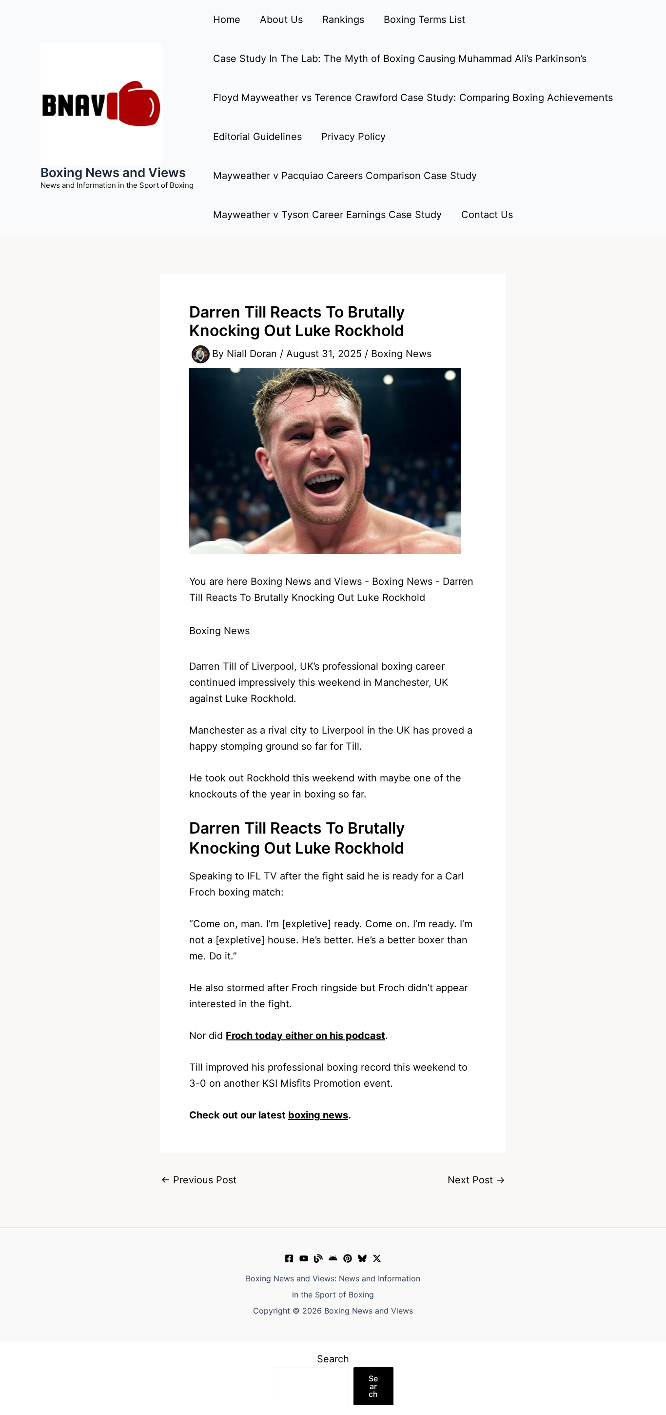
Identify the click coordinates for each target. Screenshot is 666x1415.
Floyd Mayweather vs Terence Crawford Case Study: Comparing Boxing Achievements (413, 97)
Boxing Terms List (424, 19)
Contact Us (487, 214)
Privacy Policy (353, 136)
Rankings (343, 19)
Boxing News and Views (113, 172)
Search (333, 1359)
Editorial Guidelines (257, 136)
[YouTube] (303, 1258)
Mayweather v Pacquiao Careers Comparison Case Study (345, 175)
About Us (281, 19)
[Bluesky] (362, 1258)
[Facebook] (289, 1258)
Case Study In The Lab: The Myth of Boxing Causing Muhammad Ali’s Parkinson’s (400, 58)
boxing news (318, 1115)
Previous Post (198, 1180)
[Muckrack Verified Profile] (318, 1258)
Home (226, 19)
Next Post (476, 1180)
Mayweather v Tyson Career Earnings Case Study (327, 214)
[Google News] (333, 1258)
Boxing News (401, 353)
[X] (376, 1258)
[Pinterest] (347, 1258)
